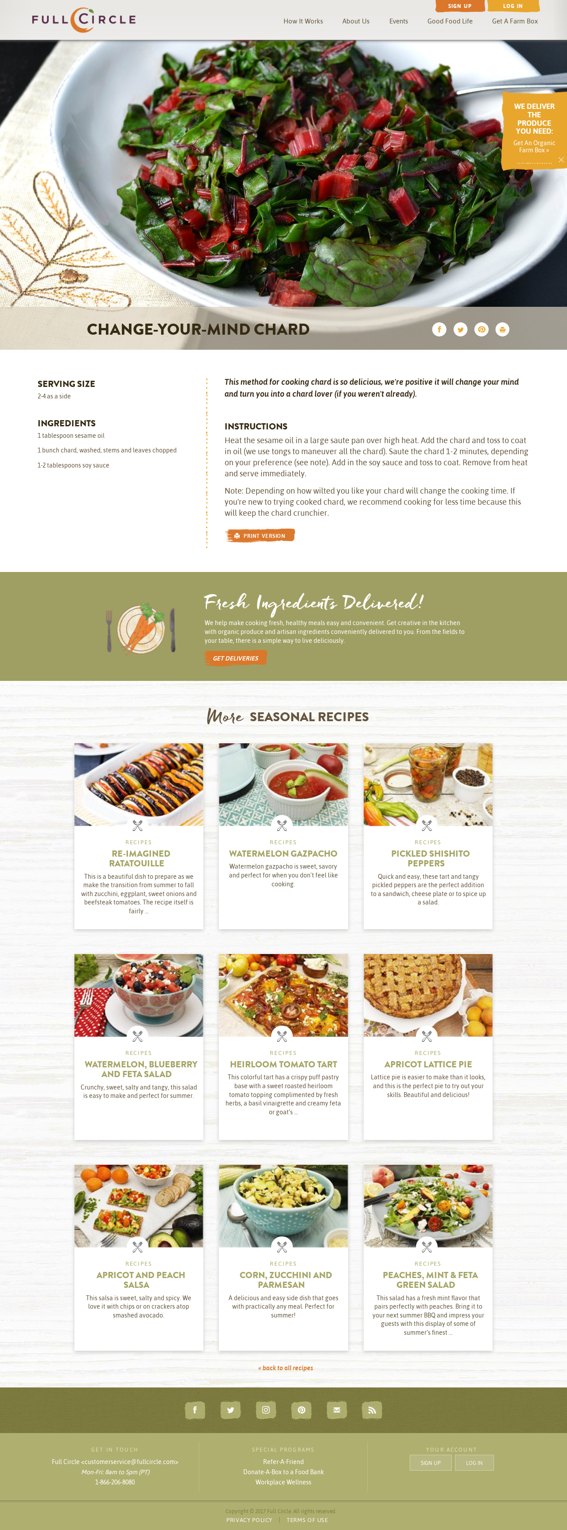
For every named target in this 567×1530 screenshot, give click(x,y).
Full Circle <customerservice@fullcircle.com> (115, 1462)
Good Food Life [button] (450, 21)
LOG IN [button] (474, 1462)
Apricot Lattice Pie (428, 1065)
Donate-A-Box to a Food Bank (283, 1472)
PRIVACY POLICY (249, 1519)
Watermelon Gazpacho (283, 854)
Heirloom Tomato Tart (283, 1065)
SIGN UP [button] (431, 1462)
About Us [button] (355, 21)
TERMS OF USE (307, 1519)
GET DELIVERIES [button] (235, 658)
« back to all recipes (285, 1368)
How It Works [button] (303, 21)
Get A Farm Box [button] (515, 21)
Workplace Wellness (283, 1482)
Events (398, 21)
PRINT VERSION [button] (263, 536)
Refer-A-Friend (283, 1462)
